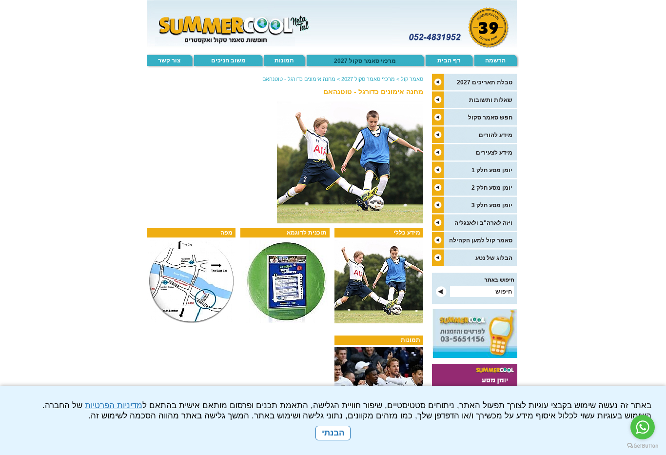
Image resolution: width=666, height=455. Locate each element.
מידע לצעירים (494, 152)
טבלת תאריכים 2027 (484, 82)
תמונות (284, 60)
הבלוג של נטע (493, 258)
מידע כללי (406, 232)
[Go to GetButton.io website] (642, 445)
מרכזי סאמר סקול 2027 (365, 61)
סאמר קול (412, 79)
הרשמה (495, 60)
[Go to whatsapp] (642, 427)
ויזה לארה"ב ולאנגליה (483, 222)
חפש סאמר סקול (490, 117)
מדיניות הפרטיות (113, 405)
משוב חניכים (228, 60)
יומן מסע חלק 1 (491, 170)
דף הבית (448, 60)
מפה (226, 232)
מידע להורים (495, 135)
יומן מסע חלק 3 (491, 205)
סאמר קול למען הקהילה (480, 240)
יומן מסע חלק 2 (491, 187)
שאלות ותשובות (490, 100)
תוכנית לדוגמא (307, 232)
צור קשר (169, 60)
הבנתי (333, 432)
